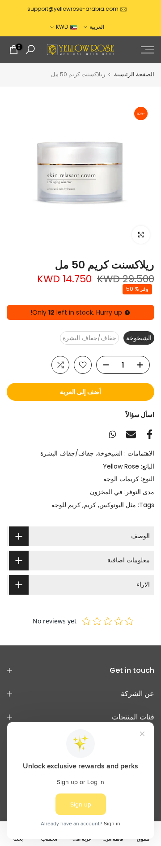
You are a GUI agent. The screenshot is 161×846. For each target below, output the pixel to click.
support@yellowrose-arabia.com (73, 9)
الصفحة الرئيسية (134, 74)
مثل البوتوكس (117, 504)
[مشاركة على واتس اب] (112, 434)
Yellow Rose (121, 466)
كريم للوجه (65, 504)
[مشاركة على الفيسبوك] (149, 434)
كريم (90, 504)
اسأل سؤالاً (140, 414)
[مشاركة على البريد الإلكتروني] (131, 434)
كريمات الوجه (121, 478)
